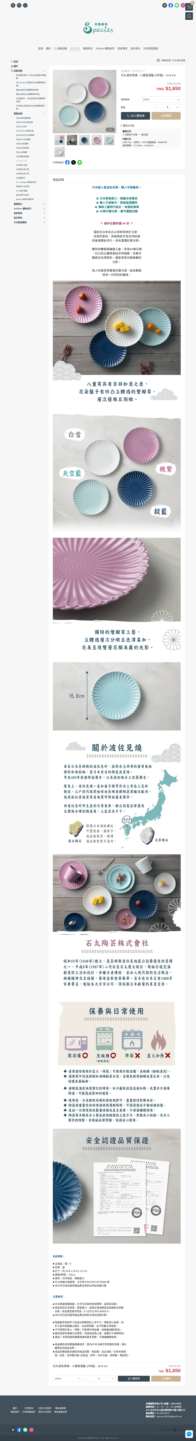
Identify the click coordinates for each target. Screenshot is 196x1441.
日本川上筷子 (21, 127)
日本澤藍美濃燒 (22, 157)
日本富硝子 (20, 178)
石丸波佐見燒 (21, 161)
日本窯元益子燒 (22, 174)
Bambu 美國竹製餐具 (25, 199)
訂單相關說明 (28, 1412)
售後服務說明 (60, 1412)
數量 (123, 107)
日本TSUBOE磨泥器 (24, 122)
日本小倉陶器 (21, 152)
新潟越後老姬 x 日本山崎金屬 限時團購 (31, 76)
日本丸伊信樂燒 (22, 148)
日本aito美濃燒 (22, 144)
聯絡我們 (15, 1412)
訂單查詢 (28, 1408)
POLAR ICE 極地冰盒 (25, 131)
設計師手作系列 (22, 195)
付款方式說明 (44, 1408)
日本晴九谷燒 (21, 165)
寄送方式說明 (44, 1412)
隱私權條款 (60, 1408)
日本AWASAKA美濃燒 (25, 135)
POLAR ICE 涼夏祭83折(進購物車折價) (31, 84)
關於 (15, 1408)
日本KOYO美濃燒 (23, 139)
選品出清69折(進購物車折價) (28, 94)
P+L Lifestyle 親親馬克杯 (26, 182)
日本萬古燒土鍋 (22, 169)
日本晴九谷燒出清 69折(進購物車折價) (30, 107)
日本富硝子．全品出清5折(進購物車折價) (30, 100)
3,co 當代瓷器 (21, 191)
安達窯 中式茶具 (22, 186)
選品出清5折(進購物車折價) (27, 90)
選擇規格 (125, 99)
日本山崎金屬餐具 (23, 118)
